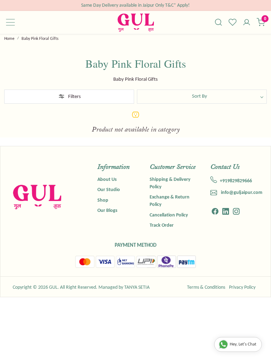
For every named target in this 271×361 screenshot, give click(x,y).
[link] (218, 22)
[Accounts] (247, 23)
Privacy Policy (242, 287)
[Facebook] (215, 212)
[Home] (136, 22)
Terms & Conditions (206, 287)
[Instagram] (236, 212)
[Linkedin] (225, 212)
